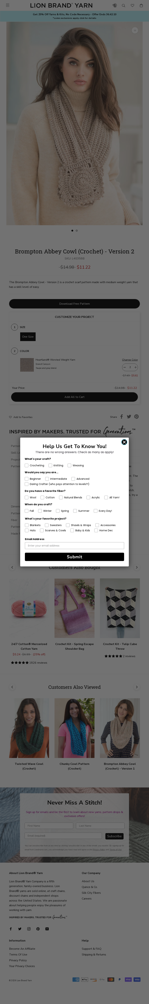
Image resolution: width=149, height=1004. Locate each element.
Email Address (34, 539)
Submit (74, 557)
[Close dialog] (124, 442)
